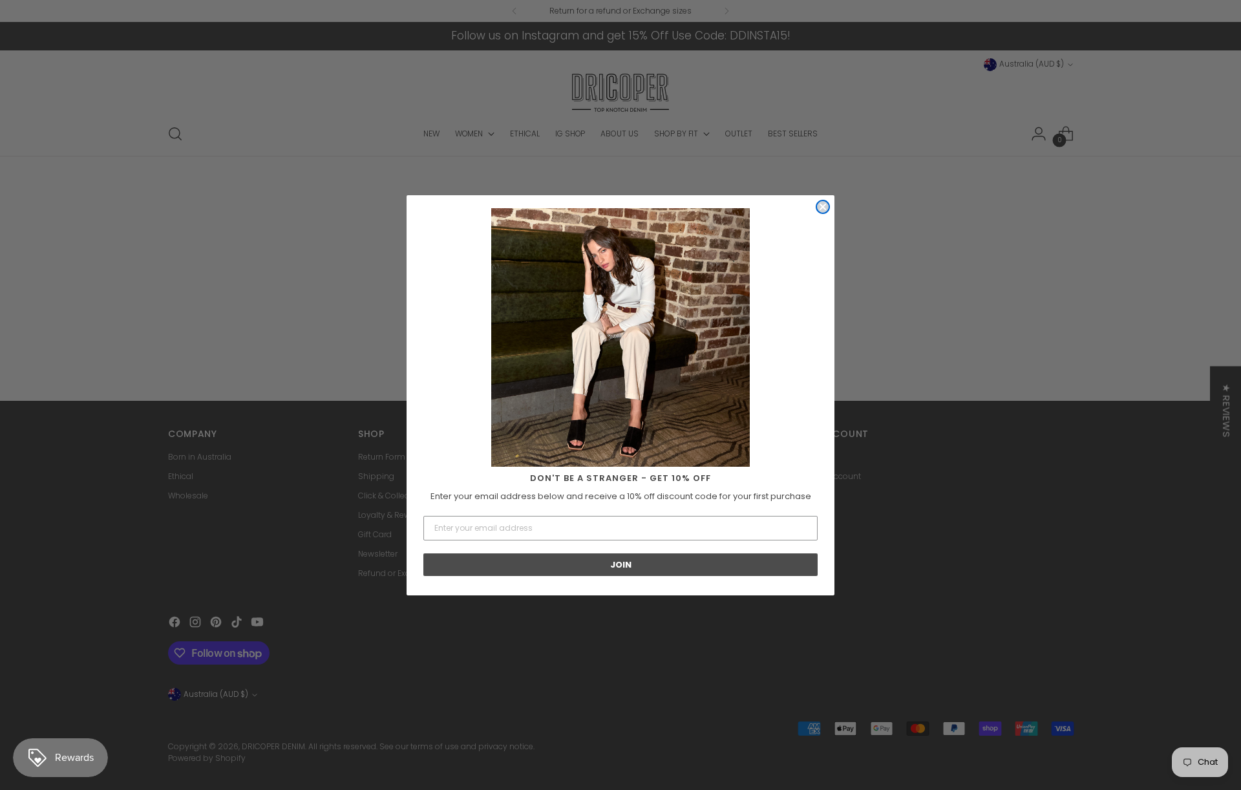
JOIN (620, 565)
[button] (620, 337)
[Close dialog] (822, 206)
